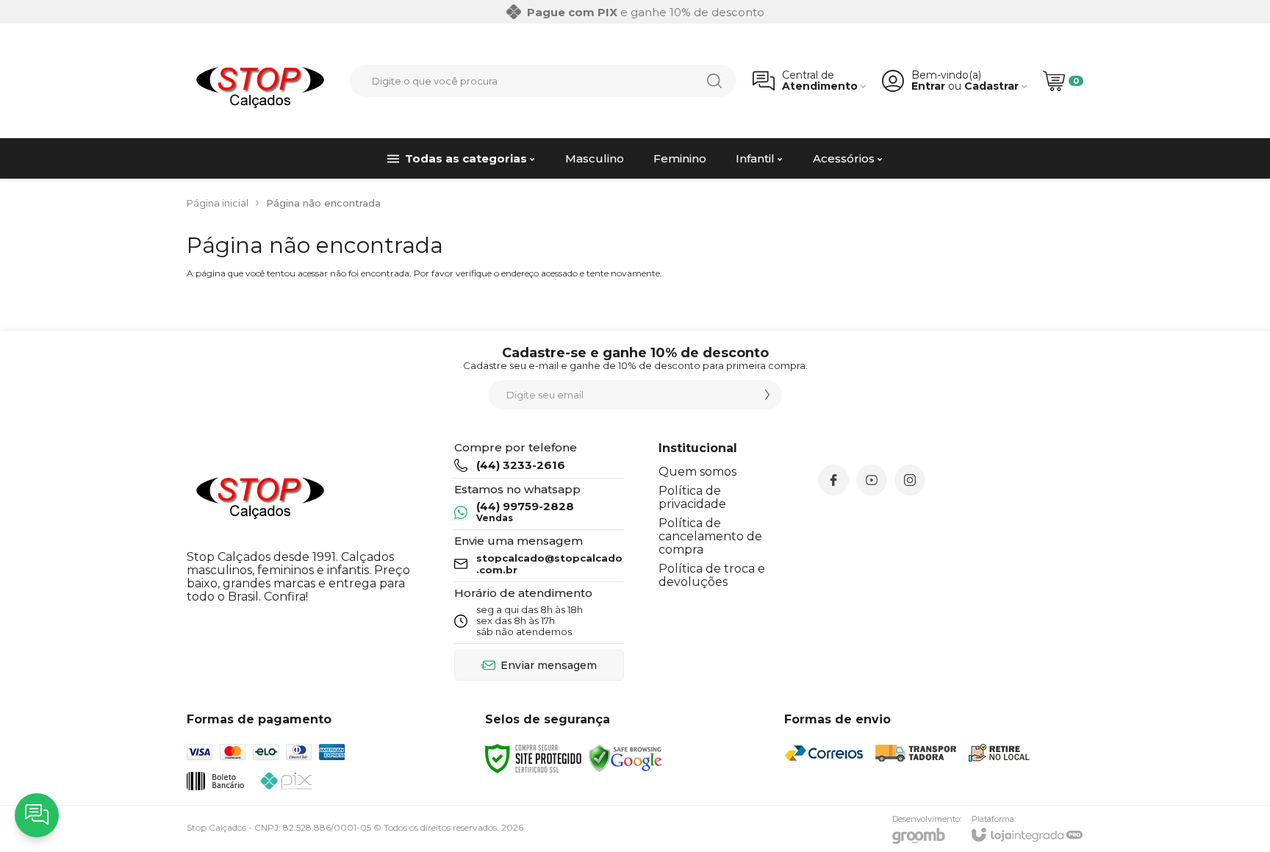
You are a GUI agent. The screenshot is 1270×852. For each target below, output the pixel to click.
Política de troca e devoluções (712, 575)
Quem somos (697, 472)
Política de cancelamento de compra (710, 536)
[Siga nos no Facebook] (833, 480)
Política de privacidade (692, 497)
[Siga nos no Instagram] (909, 480)
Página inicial (217, 203)
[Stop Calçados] (260, 80)
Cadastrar (991, 86)
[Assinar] (767, 394)
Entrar (928, 86)
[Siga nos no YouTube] (871, 480)
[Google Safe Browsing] (625, 758)
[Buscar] (714, 81)
